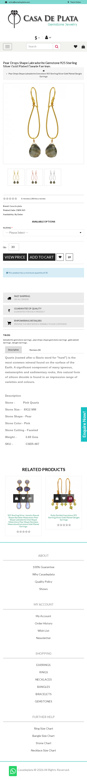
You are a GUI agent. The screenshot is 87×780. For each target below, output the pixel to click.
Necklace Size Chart (43, 750)
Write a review (39, 198)
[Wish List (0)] (76, 46)
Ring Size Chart (43, 728)
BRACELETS (44, 694)
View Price (15, 257)
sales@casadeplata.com (19, 2)
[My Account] (47, 37)
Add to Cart (42, 257)
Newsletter (43, 638)
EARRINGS (43, 665)
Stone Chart (43, 743)
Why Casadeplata (43, 574)
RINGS (43, 672)
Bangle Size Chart (43, 735)
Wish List (43, 630)
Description (13, 349)
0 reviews (26, 198)
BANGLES (43, 686)
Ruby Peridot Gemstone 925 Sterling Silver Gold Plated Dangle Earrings (64, 517)
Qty (4, 247)
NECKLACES (43, 679)
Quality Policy (43, 581)
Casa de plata (16, 206)
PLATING (7, 228)
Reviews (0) (35, 350)
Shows (43, 589)
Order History (43, 623)
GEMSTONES (43, 701)
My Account (43, 616)
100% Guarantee (43, 567)
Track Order (75, 2)
